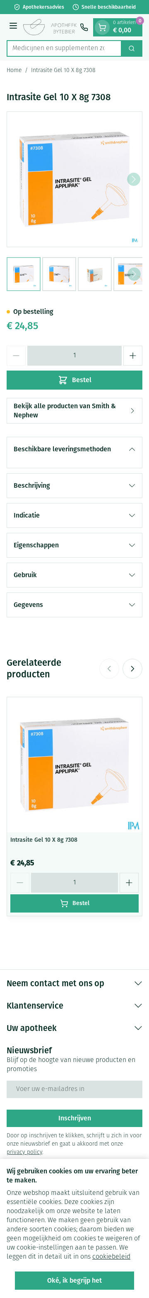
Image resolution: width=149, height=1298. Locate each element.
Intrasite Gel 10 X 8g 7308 (43, 839)
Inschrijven (74, 1118)
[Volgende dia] (132, 669)
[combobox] (64, 48)
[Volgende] (133, 179)
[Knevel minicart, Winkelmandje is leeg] (102, 27)
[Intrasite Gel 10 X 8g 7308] (74, 764)
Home (14, 70)
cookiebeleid (111, 1257)
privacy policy (24, 1152)
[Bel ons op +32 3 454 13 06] (84, 27)
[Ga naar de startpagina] (50, 27)
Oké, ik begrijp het (74, 1280)
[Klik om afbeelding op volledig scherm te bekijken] (74, 179)
